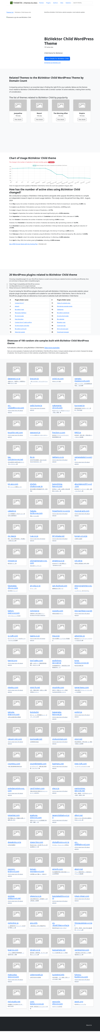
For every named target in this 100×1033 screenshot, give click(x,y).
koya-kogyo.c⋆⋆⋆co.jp (82, 661)
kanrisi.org (12, 660)
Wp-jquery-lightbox (20, 313)
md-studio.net (14, 1001)
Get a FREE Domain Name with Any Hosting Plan (23, 244)
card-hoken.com (37, 788)
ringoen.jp (12, 560)
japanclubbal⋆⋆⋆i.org (60, 816)
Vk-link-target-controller (22, 325)
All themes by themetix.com (52, 63)
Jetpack (17, 306)
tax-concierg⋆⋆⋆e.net (15, 458)
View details (18, 119)
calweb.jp (12, 511)
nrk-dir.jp (78, 560)
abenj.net (79, 869)
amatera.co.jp (58, 560)
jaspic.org (79, 1001)
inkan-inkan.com (82, 896)
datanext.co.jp (14, 378)
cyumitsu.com (14, 763)
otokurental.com (59, 739)
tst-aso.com (13, 484)
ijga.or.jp (56, 636)
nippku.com (13, 687)
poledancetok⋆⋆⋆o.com (16, 789)
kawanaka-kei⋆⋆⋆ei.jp (57, 713)
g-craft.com (13, 636)
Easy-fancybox (19, 319)
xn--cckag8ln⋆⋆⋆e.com (16, 406)
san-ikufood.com (59, 585)
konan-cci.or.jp (81, 536)
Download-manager (63, 332)
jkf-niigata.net (58, 536)
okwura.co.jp (35, 896)
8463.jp (78, 432)
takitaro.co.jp (58, 457)
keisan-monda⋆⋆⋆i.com (37, 870)
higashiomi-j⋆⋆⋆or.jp (61, 511)
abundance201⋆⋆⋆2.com (83, 485)
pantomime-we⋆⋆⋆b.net (80, 789)
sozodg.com (57, 610)
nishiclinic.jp (13, 923)
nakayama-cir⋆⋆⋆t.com (57, 406)
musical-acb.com (82, 511)
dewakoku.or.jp (14, 842)
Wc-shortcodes (19, 316)
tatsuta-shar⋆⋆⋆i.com (13, 713)
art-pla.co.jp (35, 585)
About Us (89, 1025)
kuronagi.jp (80, 405)
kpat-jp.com (13, 950)
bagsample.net (58, 950)
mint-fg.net (35, 687)
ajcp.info (34, 923)
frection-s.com (58, 432)
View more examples (52, 348)
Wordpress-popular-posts (64, 306)
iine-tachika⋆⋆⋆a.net (83, 610)
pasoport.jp (35, 432)
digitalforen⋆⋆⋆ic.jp (60, 842)
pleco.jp (55, 788)
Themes (41, 3)
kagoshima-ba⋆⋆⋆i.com (57, 485)
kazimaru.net (58, 763)
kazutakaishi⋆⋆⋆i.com (60, 897)
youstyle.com (58, 687)
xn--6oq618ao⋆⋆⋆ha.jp (60, 924)
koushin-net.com (15, 432)
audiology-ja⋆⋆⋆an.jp (57, 661)
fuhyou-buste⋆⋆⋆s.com (81, 975)
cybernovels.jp (36, 974)
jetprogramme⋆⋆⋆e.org (83, 586)
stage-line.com (36, 842)
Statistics (68, 3)
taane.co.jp (35, 636)
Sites (61, 3)
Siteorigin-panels (20, 332)
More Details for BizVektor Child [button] (57, 59)
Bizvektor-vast (61, 322)
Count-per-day (61, 325)
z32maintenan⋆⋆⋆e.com (38, 561)
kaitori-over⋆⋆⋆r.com (14, 611)
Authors (55, 3)
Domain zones (88, 1022)
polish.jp (78, 712)
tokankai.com (14, 815)
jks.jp (32, 457)
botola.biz (34, 712)
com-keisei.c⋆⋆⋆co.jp (37, 1002)
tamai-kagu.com (82, 687)
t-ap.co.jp (34, 536)
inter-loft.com (81, 763)
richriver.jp (34, 610)
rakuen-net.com (15, 739)
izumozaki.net (36, 739)
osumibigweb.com (38, 763)
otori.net (78, 739)
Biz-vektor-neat (19, 309)
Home (66, 1022)
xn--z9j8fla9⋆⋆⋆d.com (82, 843)
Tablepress (60, 309)
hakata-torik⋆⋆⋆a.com (36, 512)
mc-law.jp (12, 536)
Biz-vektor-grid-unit (20, 329)
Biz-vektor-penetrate (63, 313)
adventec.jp (80, 636)
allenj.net (79, 815)
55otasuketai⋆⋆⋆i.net (83, 924)
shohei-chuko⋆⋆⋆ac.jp (36, 485)
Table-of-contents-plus (63, 303)
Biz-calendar (60, 319)
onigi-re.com (58, 378)
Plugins (48, 3)
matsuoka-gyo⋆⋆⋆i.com (13, 975)
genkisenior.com (82, 950)
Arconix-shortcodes (63, 316)
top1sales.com (36, 660)
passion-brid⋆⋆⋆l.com (13, 870)
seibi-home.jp (36, 405)
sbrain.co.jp (35, 950)
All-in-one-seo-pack (62, 329)
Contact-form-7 (19, 303)
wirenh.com (57, 869)
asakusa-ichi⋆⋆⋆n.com (36, 816)
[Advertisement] (69, 25)
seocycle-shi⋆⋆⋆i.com (57, 1002)
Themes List (9, 12)
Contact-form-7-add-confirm (23, 322)
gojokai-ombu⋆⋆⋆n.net (14, 897)
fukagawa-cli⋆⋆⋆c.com (13, 586)
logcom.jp (34, 378)
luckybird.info (58, 974)
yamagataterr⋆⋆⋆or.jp (83, 458)
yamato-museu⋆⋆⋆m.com (82, 379)
